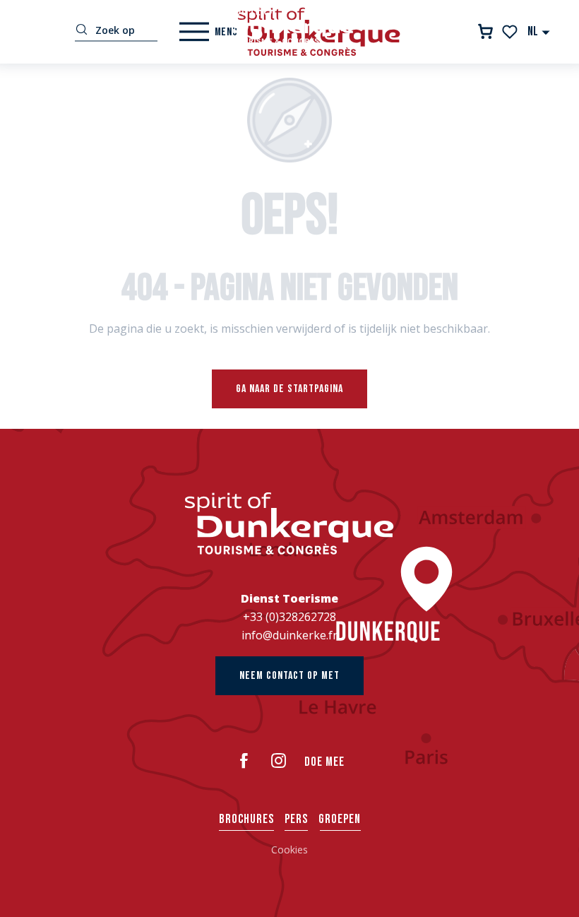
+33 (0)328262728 (289, 617)
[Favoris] (510, 32)
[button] (539, 31)
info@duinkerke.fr (289, 635)
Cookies (289, 849)
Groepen (339, 819)
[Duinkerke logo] (289, 523)
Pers (296, 819)
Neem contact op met (289, 675)
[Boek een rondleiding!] (485, 31)
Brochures (246, 819)
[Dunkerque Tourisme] (289, 25)
